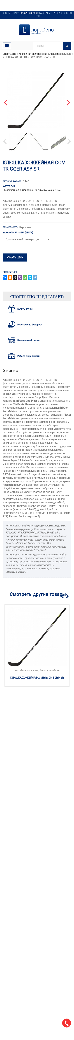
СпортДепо (9, 53)
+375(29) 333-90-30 (29, 13)
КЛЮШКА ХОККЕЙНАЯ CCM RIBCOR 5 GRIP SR (37, 677)
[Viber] (20, 277)
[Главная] (37, 30)
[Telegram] (35, 277)
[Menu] (7, 46)
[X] (15, 277)
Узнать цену (15, 257)
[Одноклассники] (10, 277)
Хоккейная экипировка (32, 53)
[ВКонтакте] (5, 277)
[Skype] (30, 277)
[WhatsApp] (25, 277)
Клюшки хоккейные (59, 53)
